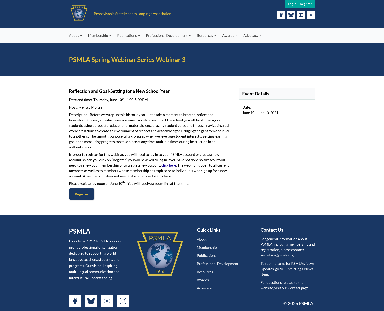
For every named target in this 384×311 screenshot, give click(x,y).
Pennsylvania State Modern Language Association (132, 13)
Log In (292, 4)
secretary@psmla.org (277, 255)
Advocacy (250, 35)
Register (306, 4)
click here (168, 165)
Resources (205, 35)
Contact (294, 288)
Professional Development (167, 35)
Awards (228, 35)
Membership (98, 35)
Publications (127, 35)
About (74, 35)
